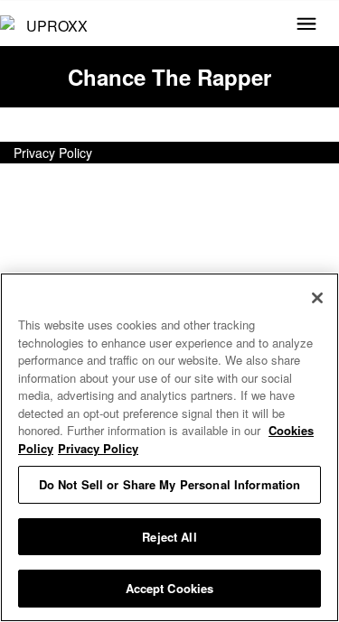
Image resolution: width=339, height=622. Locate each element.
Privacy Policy (53, 153)
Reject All (169, 536)
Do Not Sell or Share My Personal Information (170, 484)
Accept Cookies (170, 588)
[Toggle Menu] (306, 25)
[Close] (317, 298)
